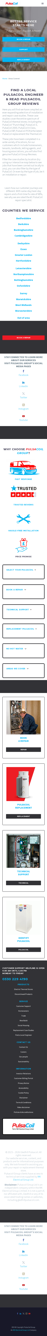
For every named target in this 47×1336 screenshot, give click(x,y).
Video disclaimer (23, 1107)
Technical (23, 883)
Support (23, 49)
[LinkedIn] (20, 1313)
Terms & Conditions (23, 1102)
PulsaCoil (23, 950)
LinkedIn (23, 386)
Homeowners (23, 1011)
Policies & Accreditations (23, 1112)
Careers (23, 1052)
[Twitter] (23, 1313)
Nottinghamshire (23, 280)
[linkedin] (23, 382)
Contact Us (23, 1042)
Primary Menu (42, 3)
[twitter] (23, 393)
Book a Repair (23, 338)
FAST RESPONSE (23, 479)
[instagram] (23, 405)
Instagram (23, 408)
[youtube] (23, 416)
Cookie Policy (23, 1093)
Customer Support (23, 1006)
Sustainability (23, 1061)
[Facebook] (17, 1313)
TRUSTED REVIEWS (23, 505)
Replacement (23, 60)
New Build (23, 1020)
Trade (23, 1016)
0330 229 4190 (15, 979)
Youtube (23, 420)
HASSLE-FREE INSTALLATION (23, 531)
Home (4, 78)
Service (23, 1001)
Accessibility (23, 1088)
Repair (24, 750)
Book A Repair (23, 39)
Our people (23, 1057)
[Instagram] (26, 1313)
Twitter (23, 397)
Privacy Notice (23, 1083)
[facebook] (23, 371)
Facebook (23, 375)
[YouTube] (29, 1313)
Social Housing (23, 1025)
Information (23, 1069)
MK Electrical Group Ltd (27, 1178)
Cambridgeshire (23, 235)
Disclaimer (23, 1098)
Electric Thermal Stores (23, 989)
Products (23, 984)
